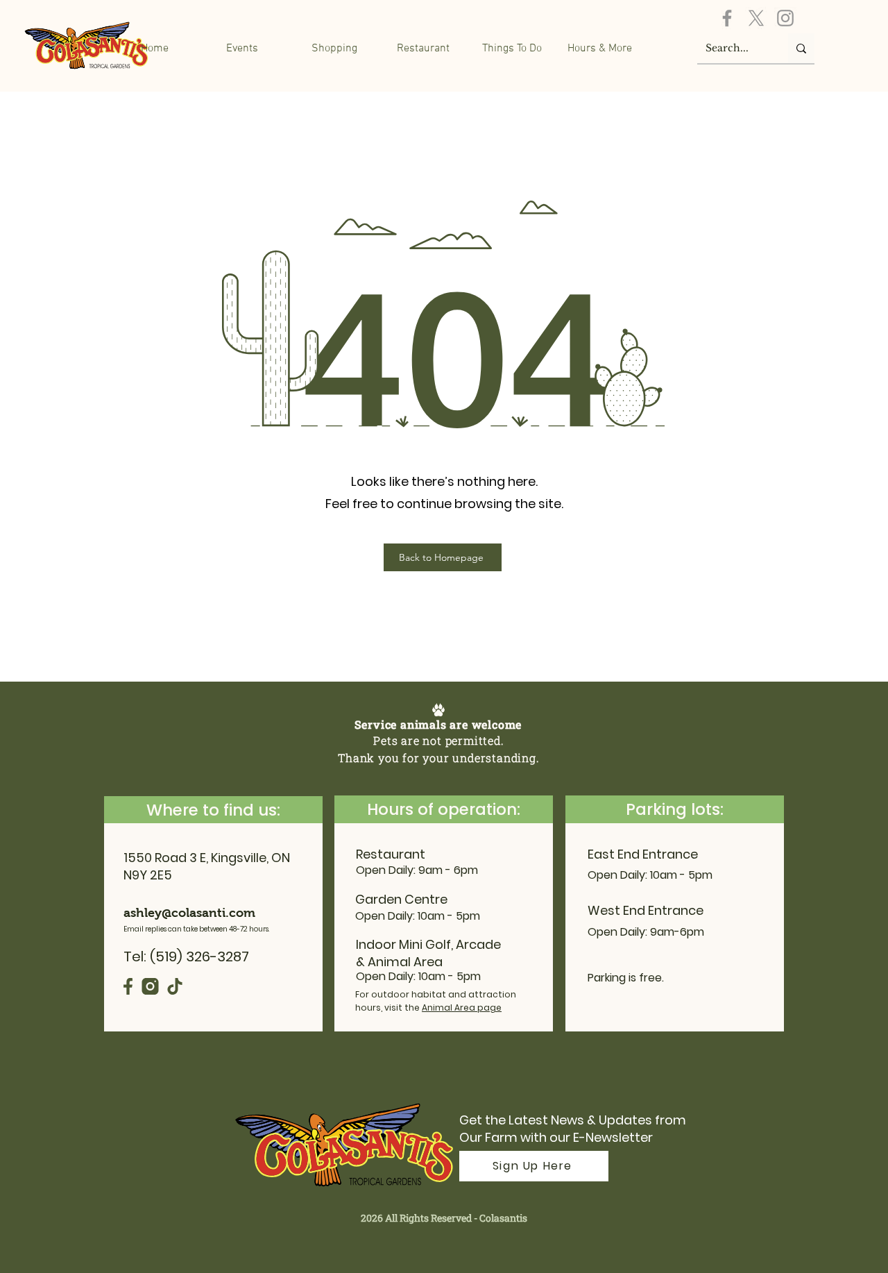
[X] (756, 18)
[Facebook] (727, 18)
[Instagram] (785, 18)
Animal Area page (462, 1007)
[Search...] (801, 48)
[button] (343, 48)
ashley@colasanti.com (189, 913)
